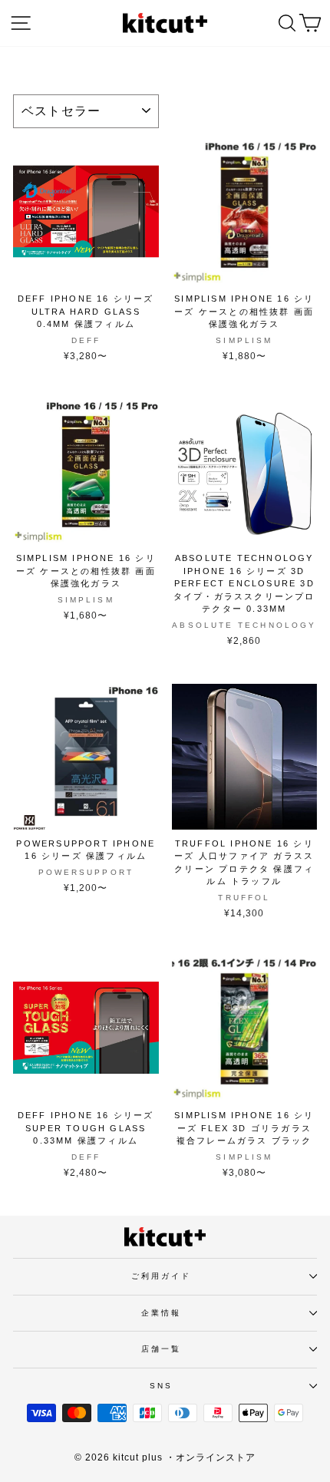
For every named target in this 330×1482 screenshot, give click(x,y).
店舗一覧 (161, 1349)
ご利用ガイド (161, 1276)
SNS (161, 1385)
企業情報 (161, 1313)
